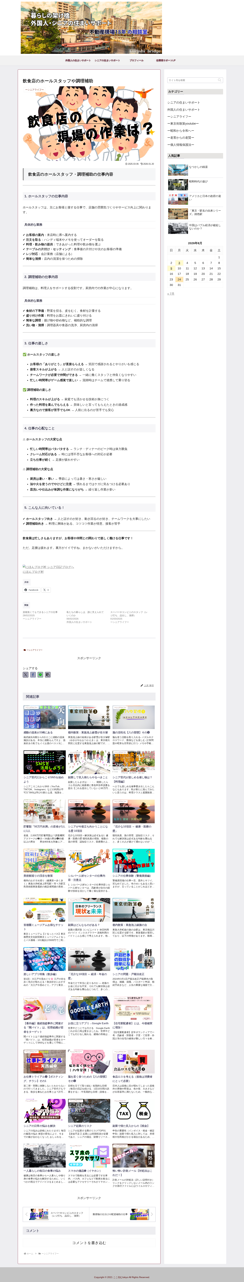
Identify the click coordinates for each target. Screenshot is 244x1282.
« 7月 (170, 293)
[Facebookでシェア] (33, 675)
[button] (48, 675)
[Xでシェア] (25, 675)
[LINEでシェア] (40, 675)
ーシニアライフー (34, 650)
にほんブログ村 (33, 571)
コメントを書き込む (89, 1243)
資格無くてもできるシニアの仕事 (40, 612)
